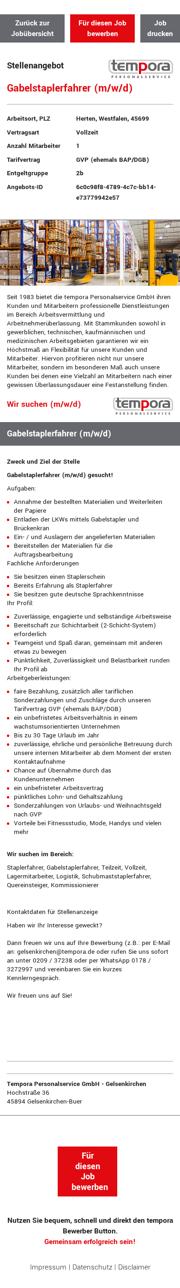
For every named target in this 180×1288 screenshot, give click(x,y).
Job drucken (160, 28)
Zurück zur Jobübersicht (32, 28)
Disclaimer (134, 1267)
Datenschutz (92, 1267)
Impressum (48, 1267)
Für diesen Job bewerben (102, 28)
